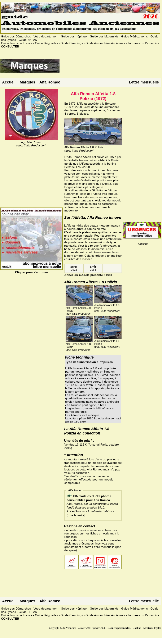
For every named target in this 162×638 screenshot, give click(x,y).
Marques (27, 82)
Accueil (9, 82)
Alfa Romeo (49, 82)
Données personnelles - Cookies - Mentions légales (134, 627)
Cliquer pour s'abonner (31, 272)
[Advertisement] (110, 67)
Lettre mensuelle (144, 82)
